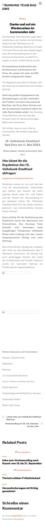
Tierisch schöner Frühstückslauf (21, 478)
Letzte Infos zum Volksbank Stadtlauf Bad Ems (23, 418)
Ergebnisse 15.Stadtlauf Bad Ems (17, 178)
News (4, 457)
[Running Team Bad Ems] (22, 8)
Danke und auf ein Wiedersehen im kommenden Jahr (22, 28)
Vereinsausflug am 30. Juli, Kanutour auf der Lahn (21, 424)
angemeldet (17, 516)
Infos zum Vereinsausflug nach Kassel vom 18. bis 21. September (22, 462)
